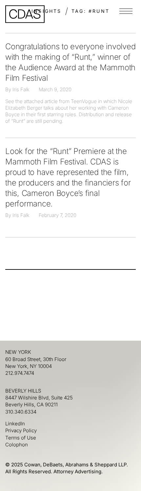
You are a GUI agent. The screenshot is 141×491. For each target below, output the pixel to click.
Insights (46, 11)
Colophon (16, 444)
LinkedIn (15, 423)
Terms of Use (20, 438)
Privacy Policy (21, 430)
